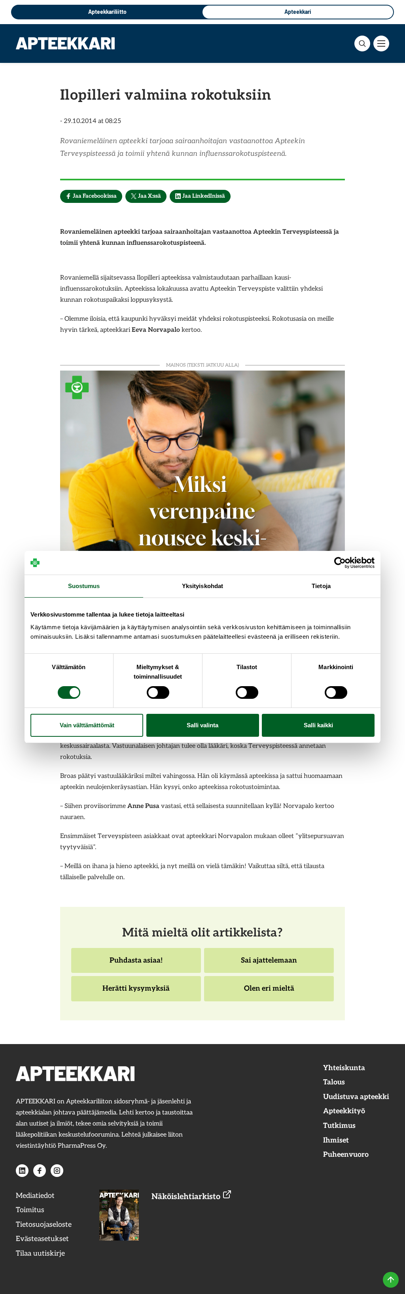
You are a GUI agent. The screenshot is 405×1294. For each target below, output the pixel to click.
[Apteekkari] (65, 43)
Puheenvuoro (346, 1154)
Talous (334, 1082)
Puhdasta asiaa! (136, 964)
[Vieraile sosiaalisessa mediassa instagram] (57, 1170)
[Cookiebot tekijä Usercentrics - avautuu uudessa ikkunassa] (340, 563)
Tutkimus (339, 1126)
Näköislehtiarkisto (186, 1196)
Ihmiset (336, 1140)
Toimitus (30, 1210)
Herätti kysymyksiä (136, 992)
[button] (362, 43)
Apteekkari (297, 11)
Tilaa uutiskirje (40, 1253)
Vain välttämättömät (87, 725)
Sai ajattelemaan (268, 964)
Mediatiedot (35, 1196)
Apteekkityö (344, 1111)
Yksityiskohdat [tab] (202, 586)
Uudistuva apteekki (356, 1097)
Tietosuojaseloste (44, 1224)
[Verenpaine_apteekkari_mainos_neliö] (202, 512)
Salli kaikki (318, 725)
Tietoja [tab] (321, 586)
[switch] (158, 692)
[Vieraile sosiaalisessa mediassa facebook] (39, 1170)
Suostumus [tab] (84, 586)
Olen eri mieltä (269, 992)
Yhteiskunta (344, 1068)
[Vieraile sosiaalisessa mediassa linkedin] (22, 1170)
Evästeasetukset (42, 1239)
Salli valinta (202, 725)
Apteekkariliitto (107, 11)
